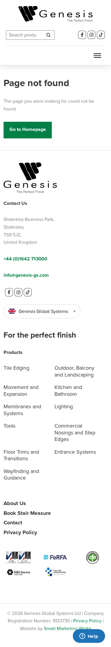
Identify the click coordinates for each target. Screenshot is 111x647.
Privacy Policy (20, 532)
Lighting (63, 406)
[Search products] (48, 35)
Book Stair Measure (27, 513)
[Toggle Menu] (97, 55)
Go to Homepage (27, 129)
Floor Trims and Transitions (21, 455)
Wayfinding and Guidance (21, 474)
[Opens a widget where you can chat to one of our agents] (89, 636)
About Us (15, 503)
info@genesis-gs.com (26, 275)
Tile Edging (16, 368)
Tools (9, 426)
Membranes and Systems (22, 410)
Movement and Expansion (21, 390)
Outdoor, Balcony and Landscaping (74, 371)
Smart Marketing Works (67, 628)
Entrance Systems (75, 452)
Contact (13, 522)
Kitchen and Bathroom (68, 390)
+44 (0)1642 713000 (25, 258)
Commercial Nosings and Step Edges (74, 432)
